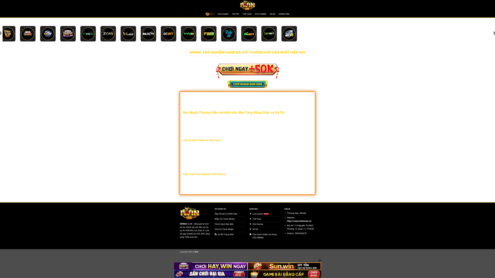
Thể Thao (246, 14)
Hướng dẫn (284, 14)
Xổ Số (272, 14)
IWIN (212, 14)
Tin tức (235, 14)
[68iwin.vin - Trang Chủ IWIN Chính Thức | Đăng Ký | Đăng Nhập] (247, 5)
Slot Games (260, 14)
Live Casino (223, 14)
